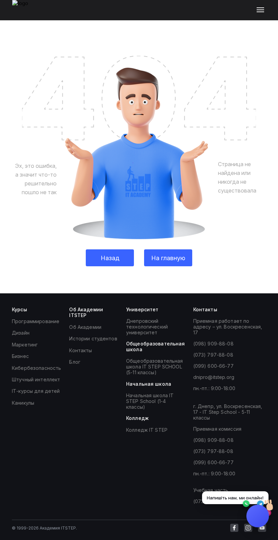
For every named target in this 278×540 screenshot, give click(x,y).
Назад (110, 258)
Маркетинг (25, 344)
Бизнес (20, 356)
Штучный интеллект (36, 379)
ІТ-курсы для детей (36, 391)
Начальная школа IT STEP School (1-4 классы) (150, 401)
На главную (168, 258)
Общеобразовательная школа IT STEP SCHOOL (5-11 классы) (154, 366)
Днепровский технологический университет (147, 326)
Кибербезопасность (36, 368)
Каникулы (23, 403)
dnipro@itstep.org (213, 377)
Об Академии (85, 327)
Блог (74, 362)
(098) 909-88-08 (213, 343)
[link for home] (24, 13)
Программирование (35, 321)
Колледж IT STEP (146, 430)
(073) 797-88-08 (213, 355)
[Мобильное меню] (262, 10)
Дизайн (20, 333)
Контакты (80, 350)
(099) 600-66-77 (213, 366)
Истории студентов (93, 338)
